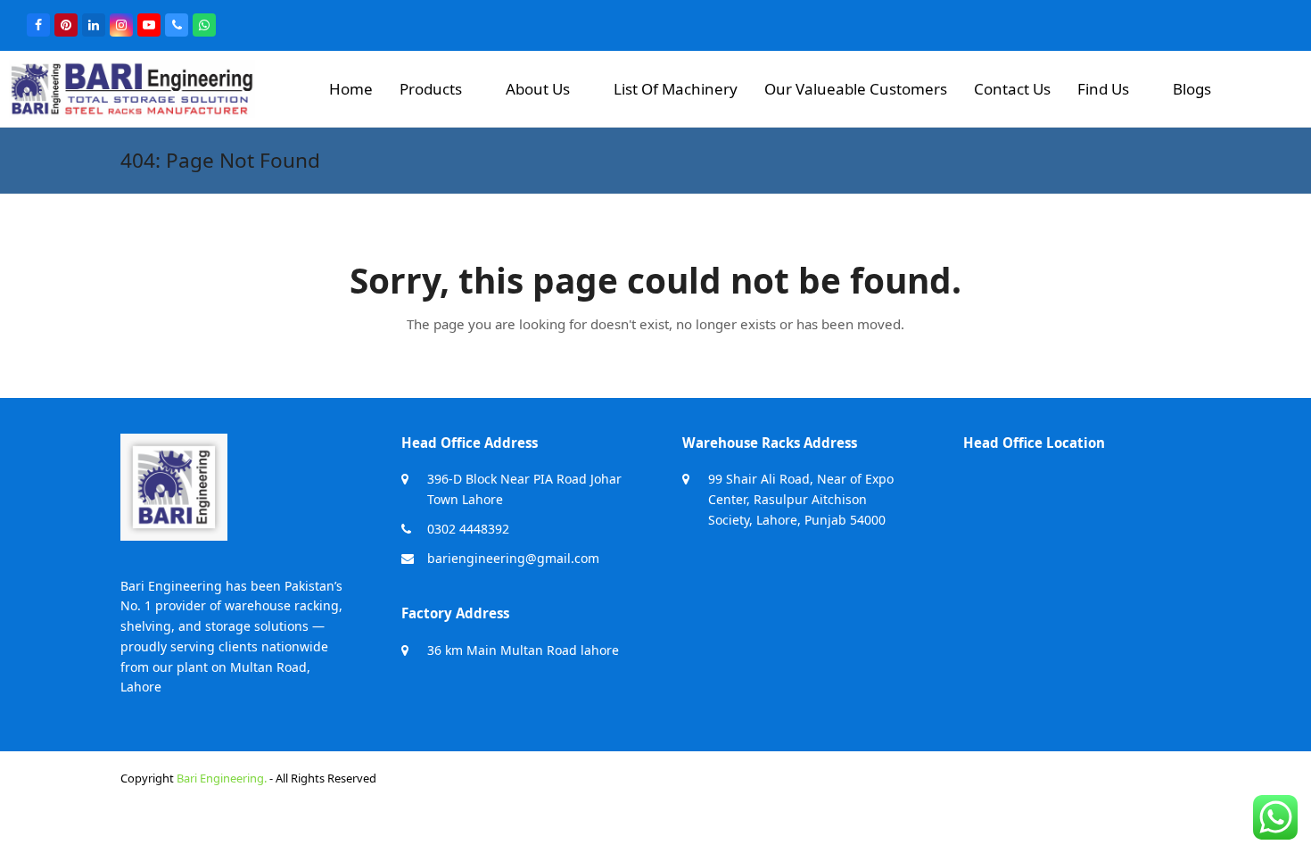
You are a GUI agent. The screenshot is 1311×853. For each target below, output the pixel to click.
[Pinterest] (66, 25)
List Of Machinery (676, 89)
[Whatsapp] (204, 25)
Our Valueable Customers (855, 89)
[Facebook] (38, 25)
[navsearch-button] (1264, 82)
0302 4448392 (468, 528)
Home (351, 89)
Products (431, 89)
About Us (538, 89)
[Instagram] (121, 25)
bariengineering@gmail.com (513, 558)
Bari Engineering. (222, 778)
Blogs (1192, 89)
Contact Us (1012, 89)
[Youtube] (149, 25)
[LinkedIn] (93, 25)
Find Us (1103, 89)
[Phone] (176, 25)
